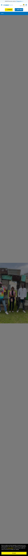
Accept (14, 553)
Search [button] (21, 5)
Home (2, 13)
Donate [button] (24, 5)
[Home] (8, 5)
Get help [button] (19, 9)
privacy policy (10, 548)
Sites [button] (26, 5)
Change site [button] (19, 1)
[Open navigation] (1, 5)
